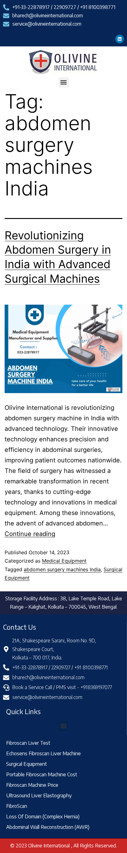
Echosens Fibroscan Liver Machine (43, 753)
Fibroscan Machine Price (32, 785)
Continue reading (30, 534)
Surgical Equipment (26, 764)
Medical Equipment (64, 561)
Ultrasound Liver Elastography (39, 795)
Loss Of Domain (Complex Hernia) (43, 816)
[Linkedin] (119, 39)
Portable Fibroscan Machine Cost (41, 774)
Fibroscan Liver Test (28, 742)
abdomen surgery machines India (62, 569)
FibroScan (16, 806)
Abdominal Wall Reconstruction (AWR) (47, 827)
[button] (64, 82)
